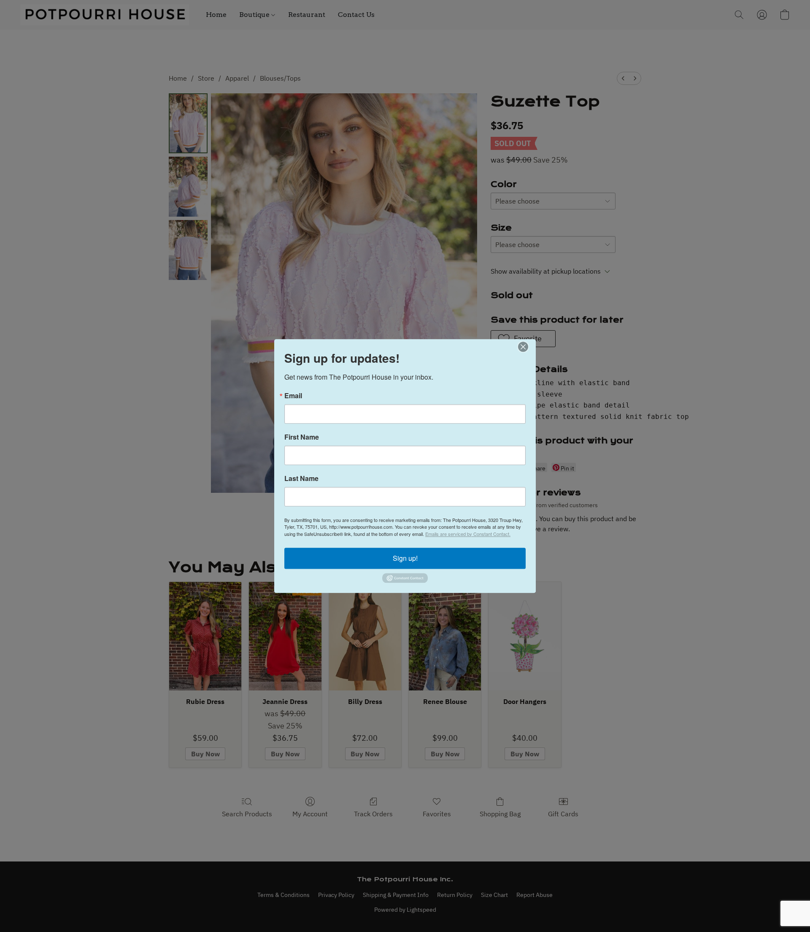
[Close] (528, 347)
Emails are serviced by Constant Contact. (467, 533)
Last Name (301, 478)
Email (293, 395)
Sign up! (405, 558)
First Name (301, 437)
